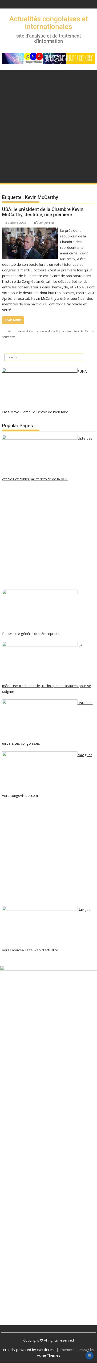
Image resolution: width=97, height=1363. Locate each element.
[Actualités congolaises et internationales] (6, 74)
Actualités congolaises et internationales (48, 23)
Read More (12, 320)
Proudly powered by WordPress (29, 1349)
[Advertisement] (48, 132)
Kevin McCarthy (28, 331)
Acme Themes (48, 1355)
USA (8, 331)
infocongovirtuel (44, 223)
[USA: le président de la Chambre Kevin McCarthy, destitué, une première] (30, 230)
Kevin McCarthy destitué (56, 331)
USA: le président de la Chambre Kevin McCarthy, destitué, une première (42, 212)
